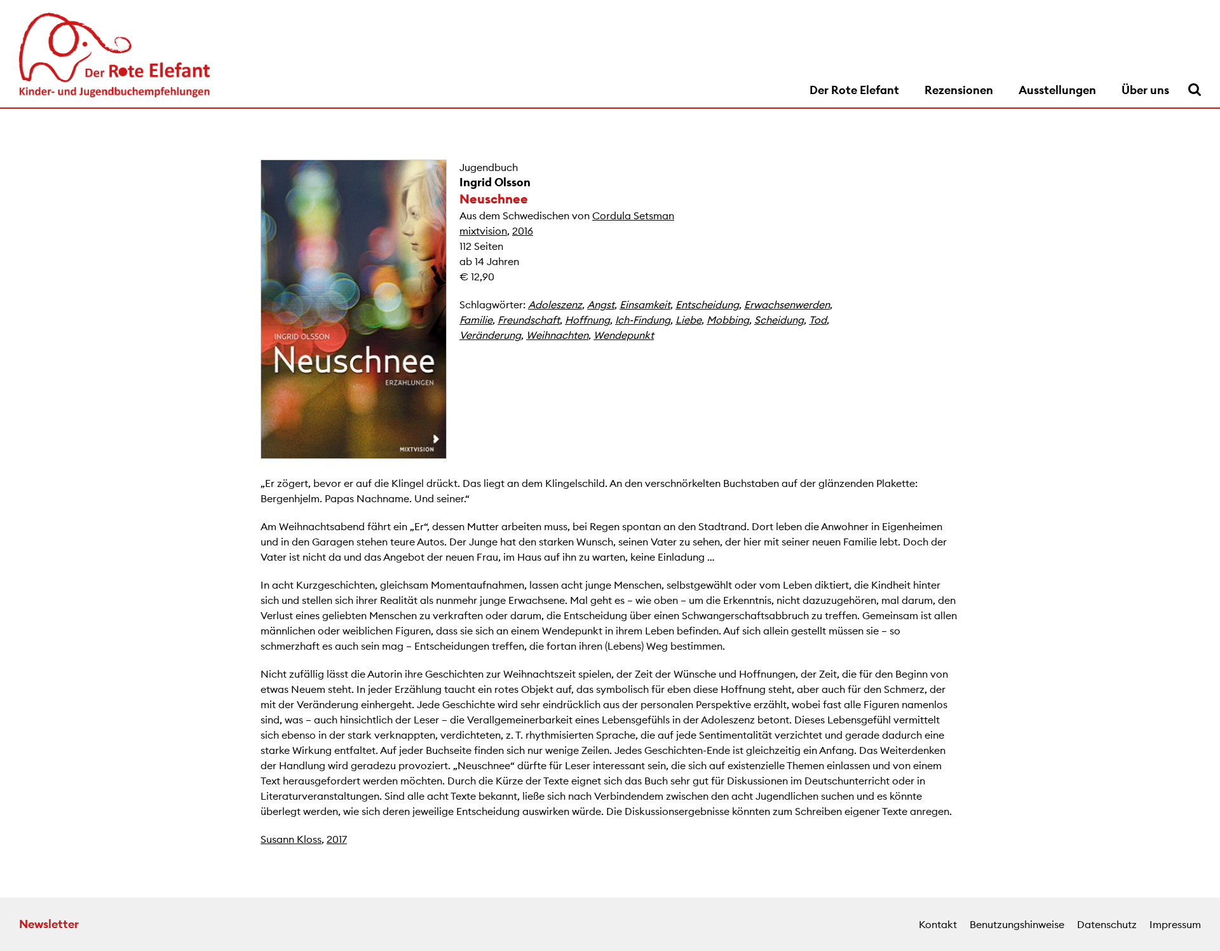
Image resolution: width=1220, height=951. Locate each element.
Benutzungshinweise (1017, 924)
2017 (337, 839)
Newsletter (49, 924)
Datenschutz (1107, 924)
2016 (522, 230)
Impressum (1175, 924)
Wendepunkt (623, 335)
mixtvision (483, 230)
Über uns (1145, 90)
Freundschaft (529, 319)
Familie (475, 319)
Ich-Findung (642, 319)
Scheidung (779, 319)
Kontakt (938, 924)
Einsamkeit (645, 304)
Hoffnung (587, 319)
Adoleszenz (555, 304)
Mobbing (728, 319)
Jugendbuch (488, 167)
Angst (600, 304)
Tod (818, 319)
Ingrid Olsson (495, 182)
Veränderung (490, 335)
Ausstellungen (1057, 90)
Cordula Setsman (633, 215)
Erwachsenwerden (787, 304)
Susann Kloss (291, 839)
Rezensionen (959, 90)
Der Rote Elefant (854, 90)
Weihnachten (557, 335)
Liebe (688, 319)
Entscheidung (707, 304)
